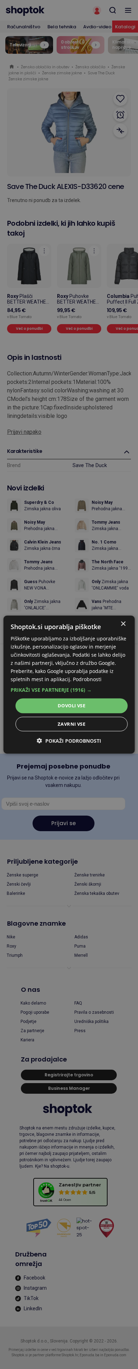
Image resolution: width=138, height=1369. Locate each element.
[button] (69, 690)
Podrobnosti (87, 679)
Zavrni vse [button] (71, 724)
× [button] (123, 623)
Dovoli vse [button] (71, 705)
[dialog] (69, 684)
